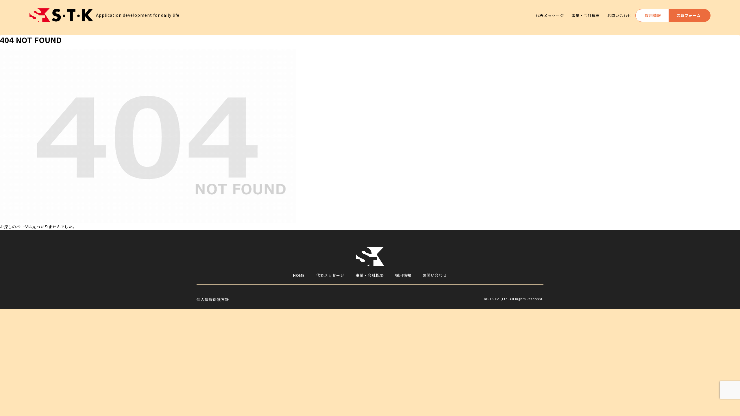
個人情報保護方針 (213, 299)
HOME (299, 275)
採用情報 (403, 275)
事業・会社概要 (370, 275)
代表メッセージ (330, 275)
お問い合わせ (435, 275)
